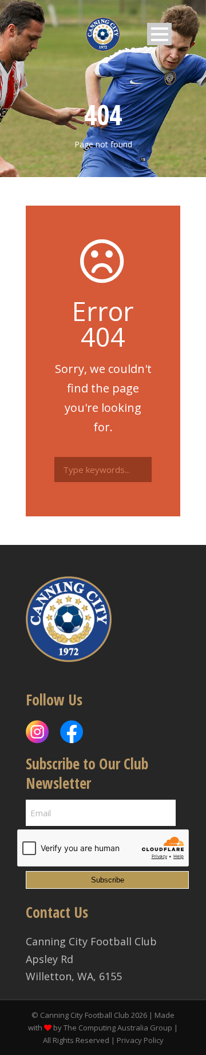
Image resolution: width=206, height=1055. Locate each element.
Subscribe (107, 880)
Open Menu (159, 34)
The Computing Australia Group (118, 1027)
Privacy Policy (140, 1040)
